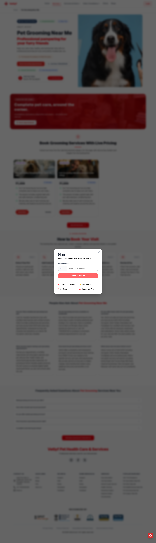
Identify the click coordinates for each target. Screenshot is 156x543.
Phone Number (63, 264)
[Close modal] (99, 252)
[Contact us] (150, 536)
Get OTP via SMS (78, 275)
